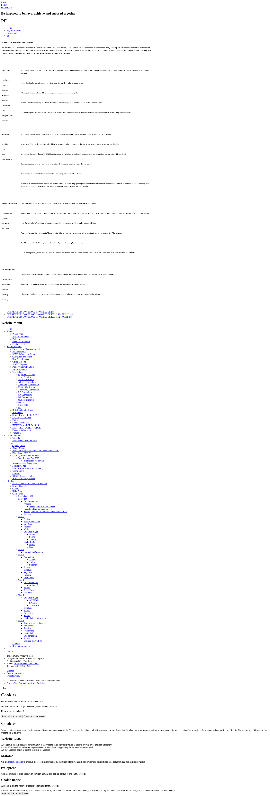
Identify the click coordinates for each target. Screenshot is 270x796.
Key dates (28, 572)
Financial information (21, 430)
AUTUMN (34, 600)
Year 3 (21, 554)
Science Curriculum (27, 382)
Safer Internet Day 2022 (28, 458)
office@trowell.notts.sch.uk (26, 663)
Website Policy (13, 676)
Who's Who (17, 334)
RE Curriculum (25, 392)
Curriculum (12, 33)
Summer (33, 539)
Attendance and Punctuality (24, 463)
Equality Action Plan (21, 417)
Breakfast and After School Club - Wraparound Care (35, 450)
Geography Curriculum (28, 389)
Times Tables (29, 590)
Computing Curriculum (28, 384)
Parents (10, 443)
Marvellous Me (19, 466)
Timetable (28, 570)
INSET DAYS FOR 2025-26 (25, 425)
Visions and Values (20, 336)
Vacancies (16, 433)
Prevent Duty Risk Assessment (26, 349)
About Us (11, 331)
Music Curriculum (26, 400)
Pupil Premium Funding (23, 367)
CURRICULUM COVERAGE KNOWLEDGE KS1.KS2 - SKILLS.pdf (40, 314)
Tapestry (27, 514)
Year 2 (21, 549)
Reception (22, 499)
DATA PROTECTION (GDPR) (26, 428)
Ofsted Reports (19, 362)
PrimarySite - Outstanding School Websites (26, 683)
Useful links (29, 577)
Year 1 (21, 516)
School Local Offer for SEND (25, 415)
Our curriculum (30, 636)
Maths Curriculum (26, 379)
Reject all (6, 716)
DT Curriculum (25, 397)
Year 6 (21, 620)
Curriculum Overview (33, 552)
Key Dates (28, 524)
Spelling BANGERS (33, 641)
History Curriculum (26, 387)
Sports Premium (19, 369)
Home (9, 28)
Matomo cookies (15, 762)
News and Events (14, 435)
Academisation (19, 351)
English (32, 547)
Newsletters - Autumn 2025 (24, 440)
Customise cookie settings (34, 716)
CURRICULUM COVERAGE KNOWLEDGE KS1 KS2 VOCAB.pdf (39, 317)
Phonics (27, 377)
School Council (19, 486)
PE (8, 35)
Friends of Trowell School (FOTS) (27, 468)
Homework (29, 631)
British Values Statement (23, 410)
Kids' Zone (17, 491)
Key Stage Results (20, 359)
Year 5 (21, 595)
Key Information (14, 30)
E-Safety (16, 643)
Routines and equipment (34, 623)
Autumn (33, 534)
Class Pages (17, 494)
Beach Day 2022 (25, 496)
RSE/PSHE (23, 405)
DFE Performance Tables (23, 476)
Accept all (17, 716)
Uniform (16, 473)
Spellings (28, 592)
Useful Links (18, 471)
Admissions (17, 412)
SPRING (33, 603)
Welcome (16, 339)
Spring (32, 537)
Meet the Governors (21, 341)
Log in (4, 5)
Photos (27, 519)
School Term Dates (20, 422)
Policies (15, 420)
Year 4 (21, 580)
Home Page (6, 7)
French (21, 402)
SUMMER (34, 605)
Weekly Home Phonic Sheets (42, 506)
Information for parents (34, 461)
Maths (26, 529)
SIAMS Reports (19, 364)
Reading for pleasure (21, 646)
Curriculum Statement (22, 357)
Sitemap (10, 671)
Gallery (15, 488)
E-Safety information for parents (26, 455)
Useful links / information (35, 618)
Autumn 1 (33, 585)
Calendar (16, 438)
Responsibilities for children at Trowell (29, 483)
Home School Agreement (23, 478)
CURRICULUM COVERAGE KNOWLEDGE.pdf (30, 312)
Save (26, 793)
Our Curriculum (31, 501)
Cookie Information (15, 673)
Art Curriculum (25, 395)
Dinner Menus (18, 448)
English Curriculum (26, 374)
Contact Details (19, 344)
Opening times (18, 445)
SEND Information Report (24, 354)
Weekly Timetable (32, 521)
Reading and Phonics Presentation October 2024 (45, 511)
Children (10, 481)
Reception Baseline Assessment (38, 509)
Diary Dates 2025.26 (21, 453)
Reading (27, 526)
